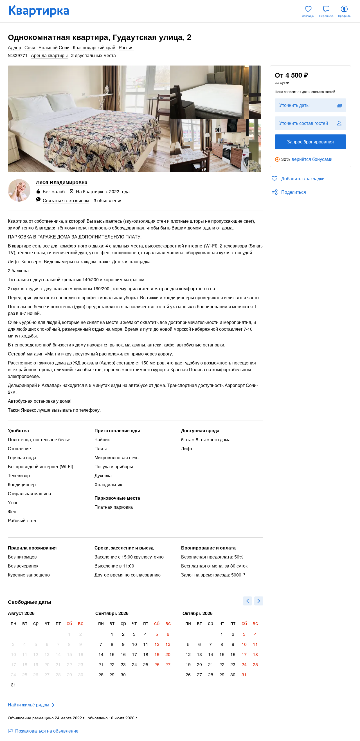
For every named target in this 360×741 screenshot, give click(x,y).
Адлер (14, 47)
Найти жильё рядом (28, 704)
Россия (126, 47)
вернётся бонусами (312, 159)
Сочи (29, 47)
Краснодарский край (94, 47)
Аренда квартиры (49, 55)
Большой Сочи (54, 47)
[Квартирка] (42, 11)
